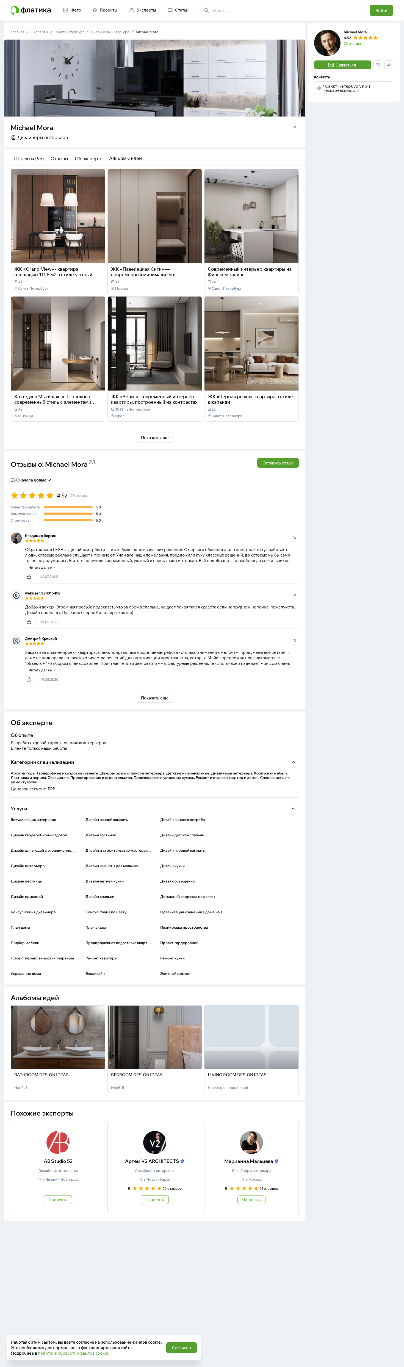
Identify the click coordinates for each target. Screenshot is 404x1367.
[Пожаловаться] (294, 127)
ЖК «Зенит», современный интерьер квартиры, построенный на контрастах (154, 399)
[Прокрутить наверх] (394, 1357)
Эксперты (39, 32)
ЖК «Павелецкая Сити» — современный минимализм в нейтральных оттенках (143, 274)
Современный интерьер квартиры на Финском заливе (250, 271)
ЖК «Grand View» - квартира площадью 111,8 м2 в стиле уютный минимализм (53, 274)
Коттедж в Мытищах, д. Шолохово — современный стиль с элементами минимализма (55, 402)
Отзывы (59, 158)
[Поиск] (206, 10)
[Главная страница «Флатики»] (31, 10)
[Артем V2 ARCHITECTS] (155, 1167)
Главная (17, 32)
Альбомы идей (125, 158)
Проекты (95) (29, 158)
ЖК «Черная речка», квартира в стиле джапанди (250, 399)
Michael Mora (147, 32)
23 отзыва (352, 43)
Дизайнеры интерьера (110, 32)
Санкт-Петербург (69, 32)
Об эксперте (89, 158)
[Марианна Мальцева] (251, 1167)
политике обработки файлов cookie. (73, 1353)
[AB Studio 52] (58, 1167)
